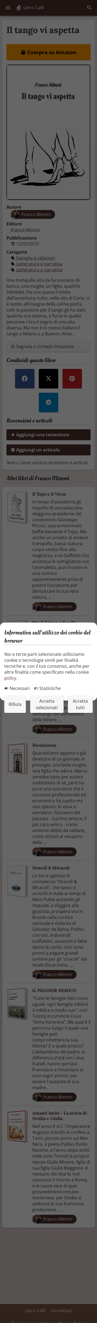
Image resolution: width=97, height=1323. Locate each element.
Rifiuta (15, 704)
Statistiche (49, 688)
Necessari (19, 688)
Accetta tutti (80, 704)
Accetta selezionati (47, 704)
